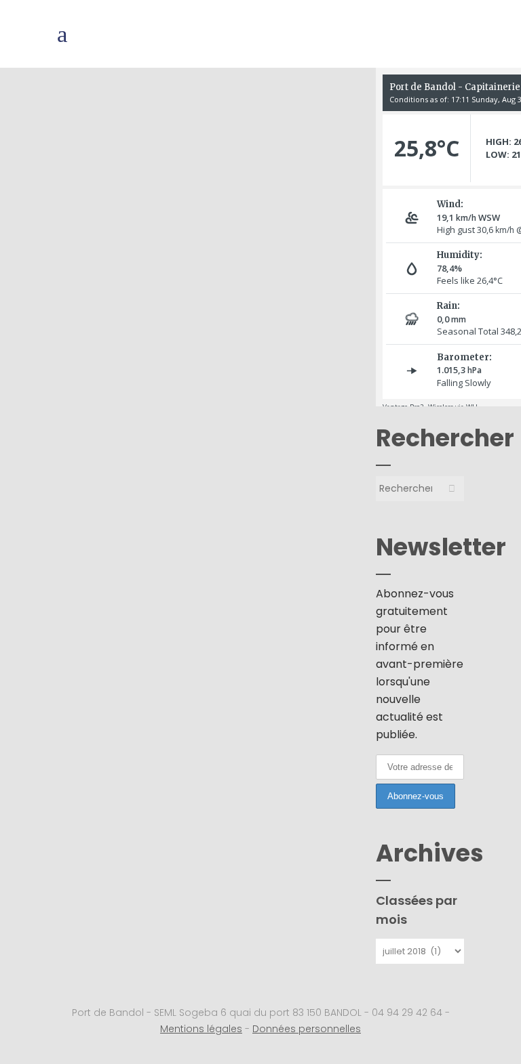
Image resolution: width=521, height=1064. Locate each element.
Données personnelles (306, 1029)
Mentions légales (201, 1029)
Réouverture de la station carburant (190, 132)
